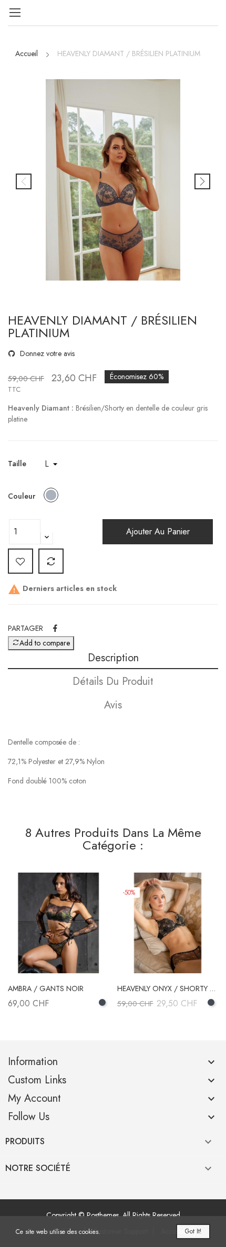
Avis (113, 705)
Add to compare (51, 561)
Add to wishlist (20, 561)
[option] (113, 181)
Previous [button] (24, 181)
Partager (55, 628)
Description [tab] (113, 657)
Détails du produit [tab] (113, 681)
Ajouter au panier (158, 531)
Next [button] (202, 181)
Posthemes (103, 1215)
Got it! (193, 1231)
